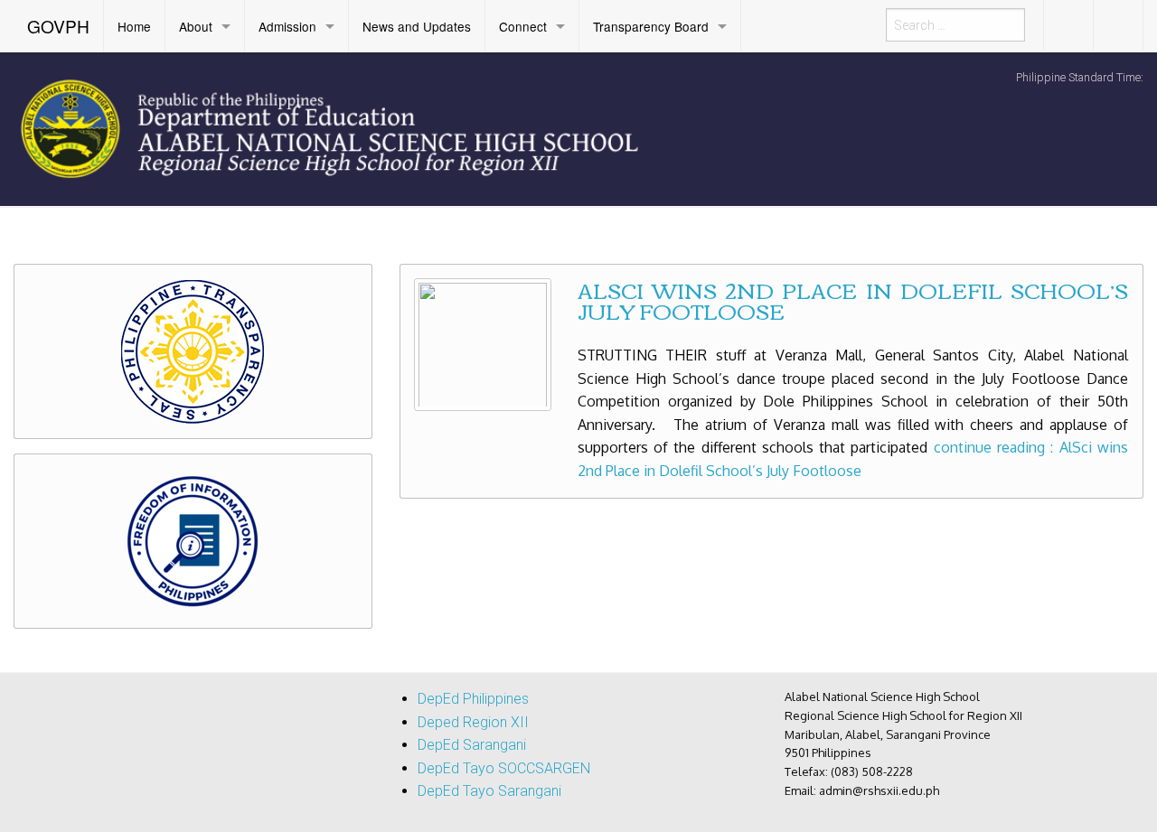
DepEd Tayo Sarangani (489, 790)
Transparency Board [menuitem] (651, 26)
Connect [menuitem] (523, 26)
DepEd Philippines (473, 698)
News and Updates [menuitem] (416, 26)
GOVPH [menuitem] (58, 26)
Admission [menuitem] (287, 26)
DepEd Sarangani (472, 744)
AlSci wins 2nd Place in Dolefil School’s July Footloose (853, 300)
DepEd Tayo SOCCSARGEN (504, 768)
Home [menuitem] (134, 26)
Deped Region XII (473, 722)
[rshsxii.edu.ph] (362, 127)
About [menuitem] (195, 26)
